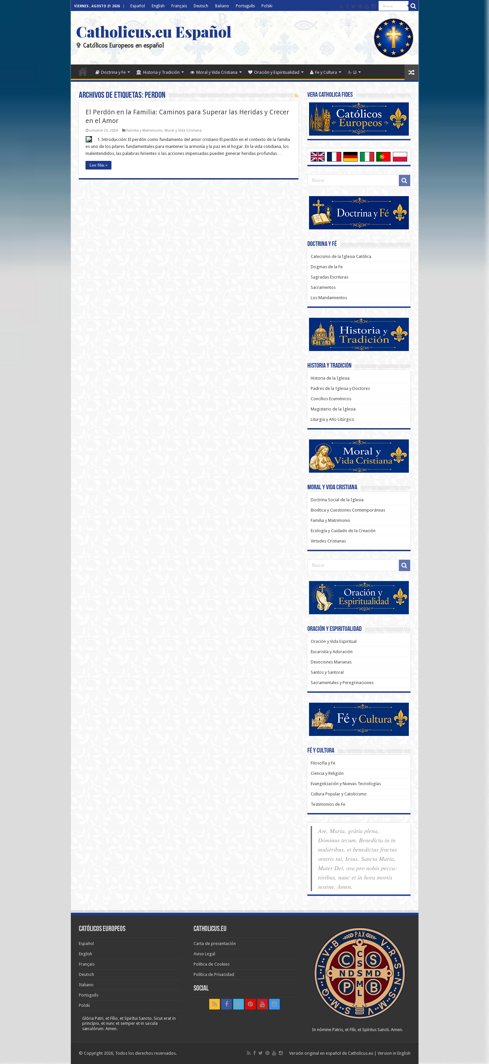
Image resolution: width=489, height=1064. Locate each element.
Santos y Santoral (327, 672)
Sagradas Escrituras (329, 277)
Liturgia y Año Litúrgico (332, 419)
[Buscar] (413, 6)
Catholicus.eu (360, 1053)
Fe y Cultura (326, 72)
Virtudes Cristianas (328, 540)
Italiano (222, 6)
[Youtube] (367, 6)
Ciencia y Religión (327, 773)
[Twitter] (353, 6)
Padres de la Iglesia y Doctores (340, 388)
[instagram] (373, 6)
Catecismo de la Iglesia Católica (341, 256)
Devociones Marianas (331, 661)
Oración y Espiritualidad (276, 72)
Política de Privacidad (214, 974)
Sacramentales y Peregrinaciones (342, 682)
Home (82, 71)
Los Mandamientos (329, 297)
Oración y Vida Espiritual (334, 641)
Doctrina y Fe (113, 72)
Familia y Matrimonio (144, 130)
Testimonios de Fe (328, 804)
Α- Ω (352, 72)
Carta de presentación (215, 943)
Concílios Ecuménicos (331, 398)
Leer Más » (98, 165)
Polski (266, 6)
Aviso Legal (204, 953)
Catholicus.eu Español (154, 31)
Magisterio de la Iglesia (333, 409)
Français (179, 6)
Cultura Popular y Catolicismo (339, 793)
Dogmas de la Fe (327, 266)
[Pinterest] (360, 6)
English (158, 6)
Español (137, 6)
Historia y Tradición (161, 72)
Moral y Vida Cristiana (217, 72)
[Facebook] (347, 6)
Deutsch (201, 6)
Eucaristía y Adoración (332, 651)
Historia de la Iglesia (330, 378)
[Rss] (341, 6)
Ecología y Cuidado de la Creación (343, 530)
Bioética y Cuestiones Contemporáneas (348, 510)
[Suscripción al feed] (296, 95)
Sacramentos (323, 287)
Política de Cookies (212, 964)
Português (245, 6)
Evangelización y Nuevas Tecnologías (346, 783)
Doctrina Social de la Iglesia (337, 499)
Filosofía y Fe (323, 763)
